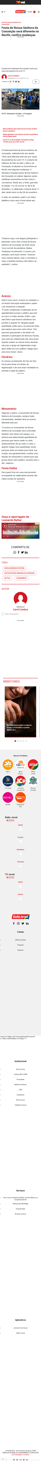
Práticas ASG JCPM (20, 1074)
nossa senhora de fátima (14, 568)
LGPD (20, 1090)
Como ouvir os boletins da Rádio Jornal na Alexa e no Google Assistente (20, 1199)
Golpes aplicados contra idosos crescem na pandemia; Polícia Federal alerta (20, 135)
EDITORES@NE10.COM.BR (20, 1455)
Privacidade (20, 1079)
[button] (15, 741)
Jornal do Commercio (20, 1328)
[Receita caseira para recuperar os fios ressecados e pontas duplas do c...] (20, 712)
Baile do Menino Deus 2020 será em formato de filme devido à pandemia (20, 130)
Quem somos (20, 1069)
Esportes (20, 950)
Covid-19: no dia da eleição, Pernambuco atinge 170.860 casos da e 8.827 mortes (18, 141)
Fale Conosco (20, 1100)
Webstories (11, 681)
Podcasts (20, 945)
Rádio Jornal (20, 1333)
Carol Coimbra (13, 76)
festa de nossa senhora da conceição (19, 573)
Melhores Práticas (20, 1084)
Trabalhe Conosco (20, 1105)
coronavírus (21, 578)
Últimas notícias (20, 940)
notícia (7, 578)
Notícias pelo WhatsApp (20, 1204)
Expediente (20, 1095)
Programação (20, 1209)
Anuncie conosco (20, 1214)
